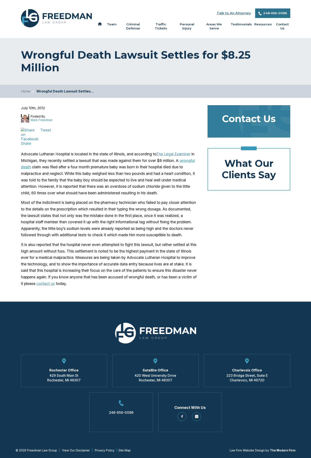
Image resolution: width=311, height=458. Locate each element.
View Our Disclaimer (76, 450)
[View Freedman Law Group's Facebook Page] (183, 418)
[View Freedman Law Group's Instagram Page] (197, 418)
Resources (261, 24)
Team (111, 24)
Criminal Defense (133, 26)
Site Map (124, 450)
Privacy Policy (104, 450)
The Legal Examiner (173, 154)
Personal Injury (187, 26)
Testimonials (240, 24)
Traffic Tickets (161, 26)
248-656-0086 (275, 13)
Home (99, 24)
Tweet (45, 130)
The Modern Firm (283, 450)
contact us (45, 283)
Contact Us (282, 26)
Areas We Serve (214, 26)
